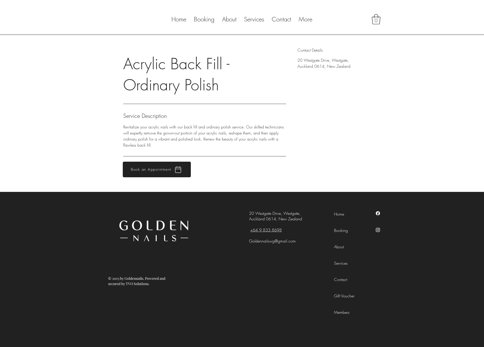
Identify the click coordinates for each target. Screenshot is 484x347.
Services (341, 263)
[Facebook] (378, 213)
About (339, 247)
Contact (340, 279)
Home (339, 214)
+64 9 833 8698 (266, 230)
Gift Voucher (344, 296)
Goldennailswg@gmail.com (272, 241)
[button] (376, 19)
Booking (341, 230)
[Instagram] (378, 230)
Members (341, 312)
